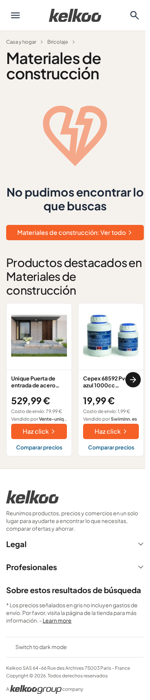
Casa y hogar (21, 42)
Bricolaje (57, 42)
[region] (75, 379)
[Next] (133, 379)
